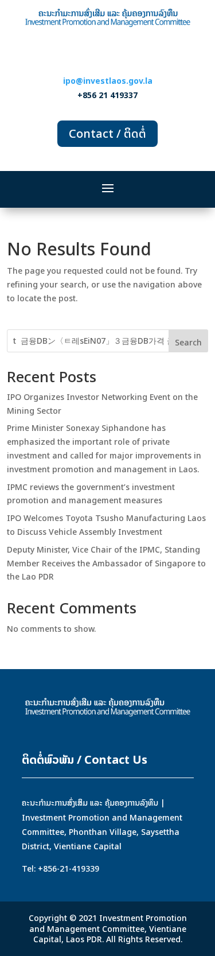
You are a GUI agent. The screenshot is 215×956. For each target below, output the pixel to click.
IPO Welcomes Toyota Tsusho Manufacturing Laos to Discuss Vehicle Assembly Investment (106, 524)
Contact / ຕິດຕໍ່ (107, 133)
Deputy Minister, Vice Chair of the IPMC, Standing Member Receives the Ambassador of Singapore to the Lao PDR (106, 563)
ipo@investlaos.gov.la (108, 80)
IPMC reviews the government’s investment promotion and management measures (91, 493)
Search (188, 342)
